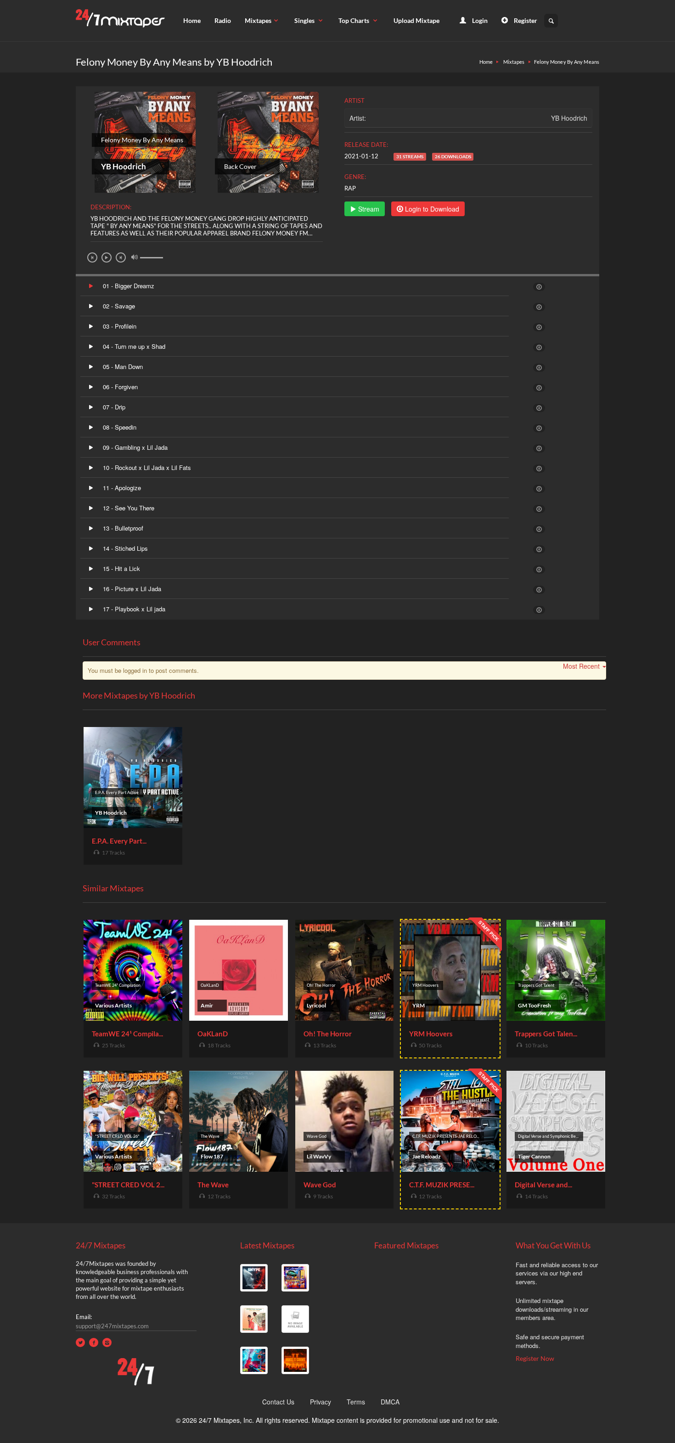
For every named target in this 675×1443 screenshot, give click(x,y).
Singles (305, 20)
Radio (222, 20)
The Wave (213, 1184)
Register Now (535, 1358)
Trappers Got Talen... (546, 1033)
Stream (367, 208)
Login (479, 20)
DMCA (390, 1401)
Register (524, 20)
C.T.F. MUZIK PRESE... (441, 1184)
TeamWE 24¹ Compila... (127, 1033)
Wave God (320, 1184)
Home (192, 20)
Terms (356, 1401)
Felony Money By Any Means (567, 62)
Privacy (320, 1401)
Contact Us (278, 1401)
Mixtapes (258, 20)
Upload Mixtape (416, 20)
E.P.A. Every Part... (119, 841)
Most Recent (581, 666)
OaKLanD (212, 1033)
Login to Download (431, 208)
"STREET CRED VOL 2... (128, 1184)
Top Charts (354, 20)
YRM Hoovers (431, 1033)
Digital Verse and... (543, 1184)
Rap (350, 188)
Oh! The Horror (328, 1033)
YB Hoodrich (569, 118)
